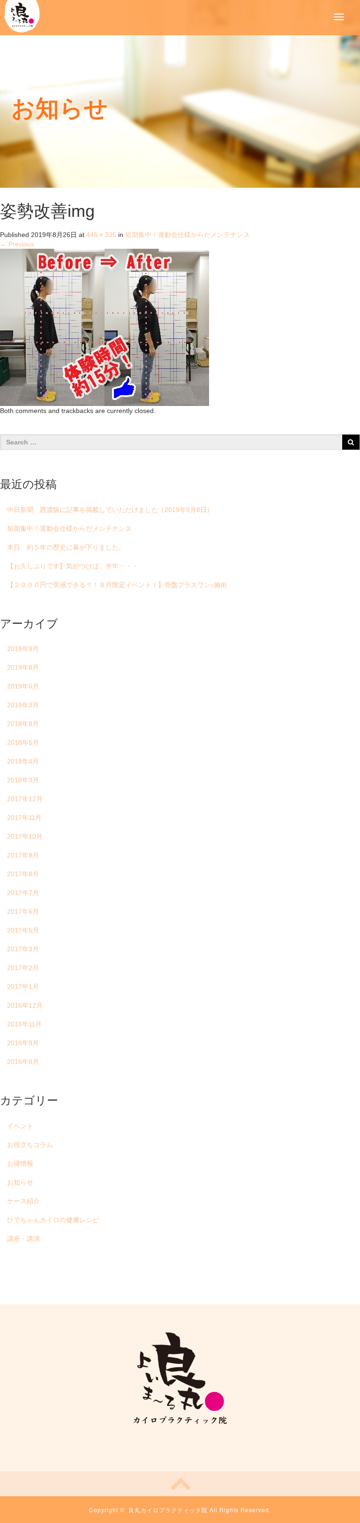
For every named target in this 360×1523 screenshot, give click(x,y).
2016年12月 (25, 1005)
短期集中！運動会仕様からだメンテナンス (187, 234)
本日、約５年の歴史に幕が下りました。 (66, 547)
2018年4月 (23, 761)
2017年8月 (23, 874)
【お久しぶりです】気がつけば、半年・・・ (72, 566)
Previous (17, 244)
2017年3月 (23, 949)
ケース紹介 (23, 1201)
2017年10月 (25, 836)
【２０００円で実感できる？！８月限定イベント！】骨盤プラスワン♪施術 (117, 585)
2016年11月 (24, 1024)
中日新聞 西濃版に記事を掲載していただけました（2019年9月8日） (110, 509)
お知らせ (20, 1182)
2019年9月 (23, 648)
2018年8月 (23, 723)
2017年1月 (23, 986)
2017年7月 (23, 892)
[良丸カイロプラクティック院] (22, 15)
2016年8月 (23, 1061)
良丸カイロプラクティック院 (168, 1510)
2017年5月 (23, 930)
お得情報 (20, 1163)
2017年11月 (24, 817)
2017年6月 (23, 911)
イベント (20, 1126)
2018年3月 (23, 780)
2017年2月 (23, 968)
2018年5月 (23, 742)
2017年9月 (23, 855)
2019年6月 (23, 686)
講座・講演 (23, 1238)
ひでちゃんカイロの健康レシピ (53, 1220)
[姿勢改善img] (104, 327)
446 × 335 (101, 234)
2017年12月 (25, 799)
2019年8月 (23, 667)
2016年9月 (23, 1043)
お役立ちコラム (30, 1144)
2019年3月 (23, 705)
